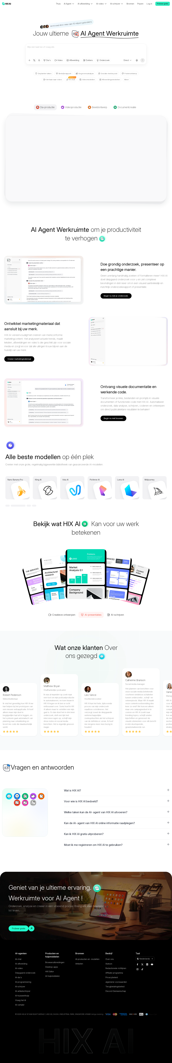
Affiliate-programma (114, 973)
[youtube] (152, 964)
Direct (126, 60)
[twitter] (142, 964)
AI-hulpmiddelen (52, 976)
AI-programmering (23, 982)
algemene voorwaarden (116, 982)
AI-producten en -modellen (87, 959)
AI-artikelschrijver (22, 991)
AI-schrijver (20, 986)
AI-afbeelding (21, 964)
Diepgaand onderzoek (25, 973)
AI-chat (18, 959)
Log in (149, 4)
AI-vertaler (19, 1005)
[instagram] (137, 969)
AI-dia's (18, 977)
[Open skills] (39, 60)
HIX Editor (49, 971)
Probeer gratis (162, 4)
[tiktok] (142, 969)
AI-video (19, 968)
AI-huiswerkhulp (22, 996)
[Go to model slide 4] (34, 506)
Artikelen (79, 964)
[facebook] (137, 964)
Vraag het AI (20, 1000)
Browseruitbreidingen (54, 962)
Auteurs (108, 964)
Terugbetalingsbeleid (114, 986)
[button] (117, 790)
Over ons (109, 959)
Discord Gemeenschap (115, 991)
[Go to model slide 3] (29, 506)
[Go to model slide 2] (23, 506)
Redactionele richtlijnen (115, 968)
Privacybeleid (111, 977)
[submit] (142, 60)
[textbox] (86, 50)
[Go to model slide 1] (12, 506)
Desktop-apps (51, 967)
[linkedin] (147, 964)
